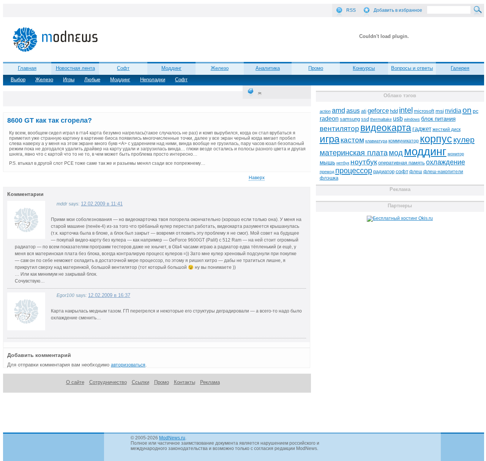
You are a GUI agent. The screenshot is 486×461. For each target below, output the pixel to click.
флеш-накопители (443, 171)
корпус (436, 139)
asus (353, 110)
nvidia (453, 110)
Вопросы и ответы (412, 68)
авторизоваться (128, 365)
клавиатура (376, 141)
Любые (92, 79)
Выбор (18, 79)
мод (396, 152)
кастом (352, 140)
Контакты (184, 382)
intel (406, 110)
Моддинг (171, 68)
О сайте (75, 382)
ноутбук (363, 162)
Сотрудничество (108, 382)
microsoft (424, 111)
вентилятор (339, 129)
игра (329, 139)
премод (327, 171)
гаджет (421, 128)
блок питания (438, 119)
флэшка (329, 178)
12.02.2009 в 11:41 (102, 204)
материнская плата (354, 152)
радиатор (383, 171)
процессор (353, 170)
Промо (315, 68)
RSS (351, 10)
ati (363, 111)
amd (338, 110)
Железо (220, 68)
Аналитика (268, 68)
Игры (68, 79)
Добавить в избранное (398, 10)
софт (402, 171)
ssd (365, 119)
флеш (415, 171)
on (467, 110)
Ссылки (140, 382)
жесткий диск (446, 129)
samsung (350, 119)
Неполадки (152, 79)
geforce (378, 110)
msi (440, 111)
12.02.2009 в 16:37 (109, 295)
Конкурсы (364, 68)
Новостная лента (75, 68)
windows (412, 119)
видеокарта (385, 127)
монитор (456, 154)
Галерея (460, 68)
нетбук (342, 163)
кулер (464, 139)
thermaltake (381, 119)
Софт (123, 68)
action (325, 111)
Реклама (210, 382)
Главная (27, 68)
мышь (327, 162)
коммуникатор (403, 141)
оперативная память (401, 163)
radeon (329, 118)
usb (398, 118)
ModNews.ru (172, 437)
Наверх (257, 177)
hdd (394, 111)
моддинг (425, 151)
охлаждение (445, 162)
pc (475, 111)
